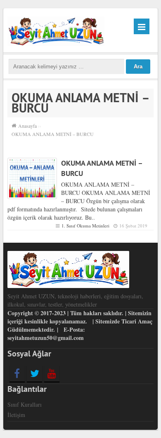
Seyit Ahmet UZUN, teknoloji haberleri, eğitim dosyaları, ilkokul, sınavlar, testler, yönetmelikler (75, 300)
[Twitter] (34, 373)
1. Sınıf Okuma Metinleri (85, 226)
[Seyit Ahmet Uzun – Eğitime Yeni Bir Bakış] (55, 30)
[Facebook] (17, 373)
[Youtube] (51, 373)
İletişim (16, 415)
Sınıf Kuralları (24, 404)
